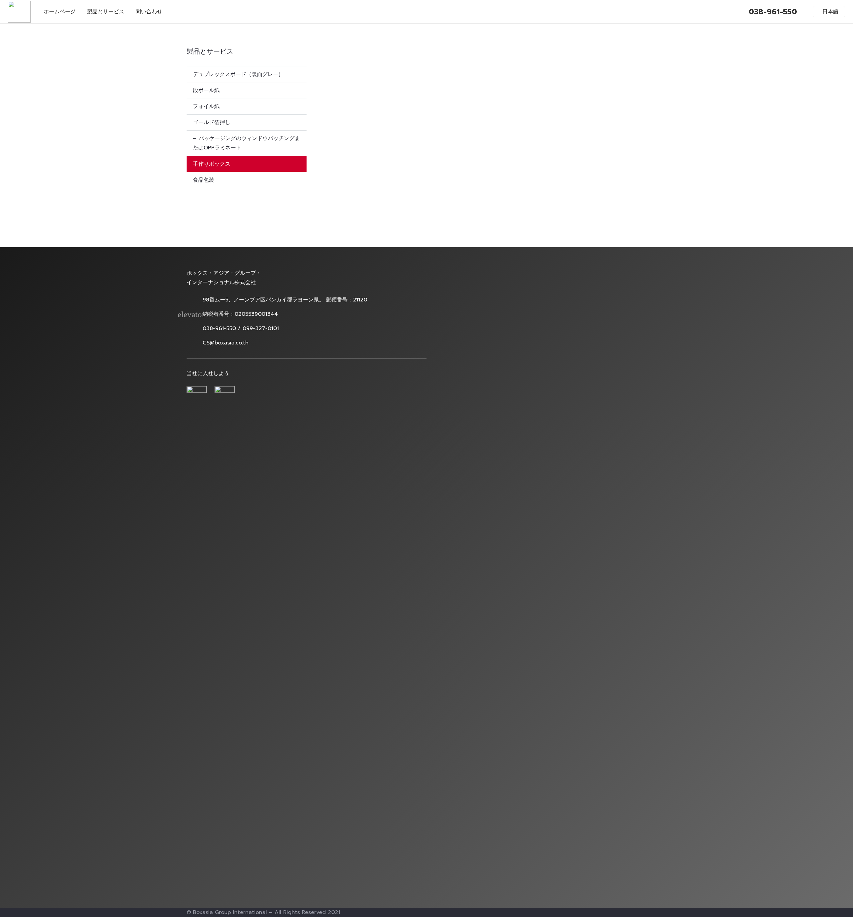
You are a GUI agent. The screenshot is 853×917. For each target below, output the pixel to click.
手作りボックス (211, 164)
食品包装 (203, 180)
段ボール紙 (206, 90)
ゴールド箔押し (211, 122)
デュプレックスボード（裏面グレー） (238, 74)
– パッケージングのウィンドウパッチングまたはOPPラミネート (246, 143)
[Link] (19, 12)
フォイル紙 (206, 106)
